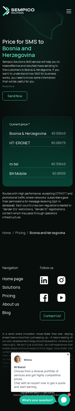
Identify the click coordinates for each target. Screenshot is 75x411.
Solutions (11, 287)
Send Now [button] (15, 96)
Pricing (20, 233)
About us (10, 304)
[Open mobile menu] (69, 11)
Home (6, 233)
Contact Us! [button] (52, 316)
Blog (6, 312)
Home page (12, 278)
